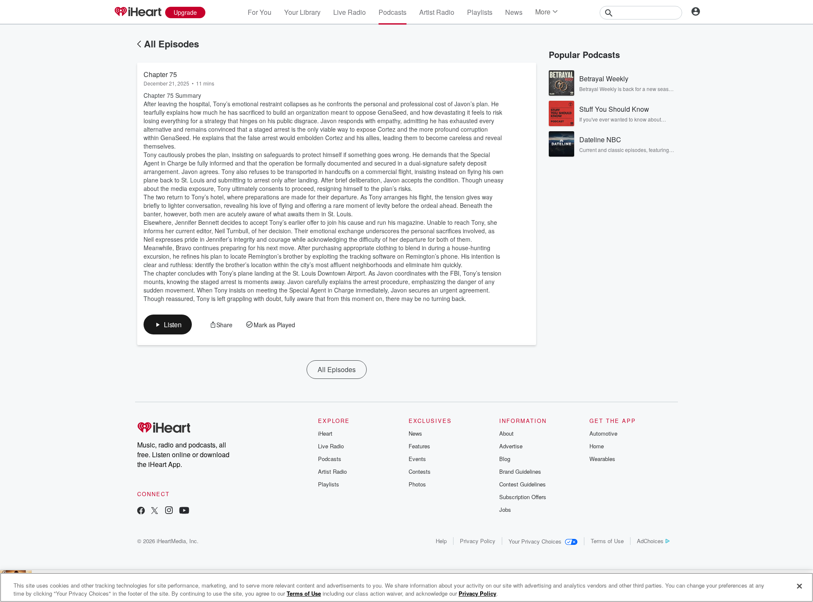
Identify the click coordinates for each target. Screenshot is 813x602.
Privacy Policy (477, 541)
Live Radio (349, 12)
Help (441, 541)
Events (417, 459)
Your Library (302, 12)
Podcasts (392, 12)
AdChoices (650, 541)
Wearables (602, 459)
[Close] (799, 586)
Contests (420, 471)
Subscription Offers (522, 497)
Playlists (479, 12)
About (506, 433)
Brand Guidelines (520, 471)
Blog (504, 459)
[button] (168, 324)
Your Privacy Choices (535, 541)
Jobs (505, 509)
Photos (417, 484)
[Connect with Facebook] (141, 511)
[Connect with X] (154, 511)
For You (259, 12)
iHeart (325, 433)
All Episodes (171, 43)
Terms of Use (607, 541)
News (514, 12)
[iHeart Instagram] (169, 511)
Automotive (603, 433)
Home (596, 446)
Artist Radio (436, 12)
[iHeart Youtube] (184, 511)
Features (419, 446)
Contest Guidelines (522, 484)
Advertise (511, 446)
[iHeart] (137, 12)
